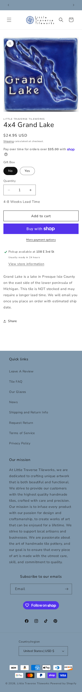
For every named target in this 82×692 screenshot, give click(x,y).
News (13, 402)
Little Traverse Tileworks (33, 683)
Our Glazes (17, 392)
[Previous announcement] (8, 5)
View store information (26, 264)
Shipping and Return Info (28, 412)
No (10, 171)
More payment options (41, 240)
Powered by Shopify (63, 683)
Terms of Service (22, 433)
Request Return (21, 423)
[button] (9, 20)
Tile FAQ (16, 381)
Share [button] (12, 321)
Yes (27, 171)
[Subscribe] (67, 589)
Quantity (9, 181)
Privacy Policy (19, 443)
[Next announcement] (74, 5)
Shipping (8, 141)
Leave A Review (21, 371)
